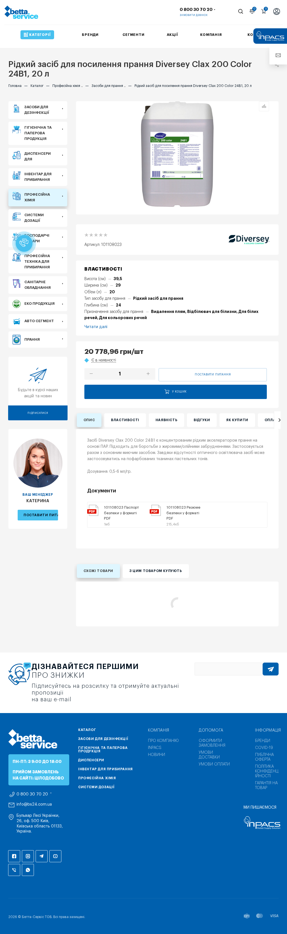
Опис (89, 420)
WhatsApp (28, 870)
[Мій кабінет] (276, 12)
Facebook (14, 856)
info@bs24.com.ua (34, 804)
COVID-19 (264, 748)
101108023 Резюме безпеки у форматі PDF (183, 513)
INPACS (154, 748)
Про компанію (163, 741)
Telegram (42, 856)
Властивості (125, 420)
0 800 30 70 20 (196, 10)
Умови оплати (214, 764)
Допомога (211, 730)
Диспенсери (91, 760)
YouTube (55, 856)
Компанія (158, 730)
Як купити (237, 420)
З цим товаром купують (155, 571)
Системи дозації (96, 787)
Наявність (166, 420)
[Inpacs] (260, 822)
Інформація (268, 730)
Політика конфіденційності (266, 771)
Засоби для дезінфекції (103, 739)
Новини (156, 755)
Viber (14, 870)
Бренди (262, 741)
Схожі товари (98, 571)
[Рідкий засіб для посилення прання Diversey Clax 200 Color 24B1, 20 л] (177, 154)
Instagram (28, 856)
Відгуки (202, 420)
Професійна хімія (97, 778)
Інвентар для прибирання (105, 769)
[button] (24, 243)
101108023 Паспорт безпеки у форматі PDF (121, 513)
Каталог (87, 730)
